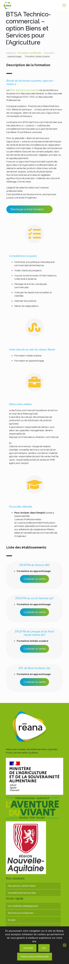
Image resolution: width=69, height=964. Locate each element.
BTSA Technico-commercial (24, 90)
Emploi (11, 920)
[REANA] (8, 5)
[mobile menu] (64, 5)
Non (44, 948)
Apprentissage (14, 56)
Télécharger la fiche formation (27, 209)
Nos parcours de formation (22, 885)
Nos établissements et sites (22, 893)
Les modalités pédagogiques (23, 906)
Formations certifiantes (29, 53)
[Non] (64, 945)
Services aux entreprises (20, 913)
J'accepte (28, 948)
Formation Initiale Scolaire (37, 56)
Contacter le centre (34, 579)
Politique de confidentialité (34, 956)
